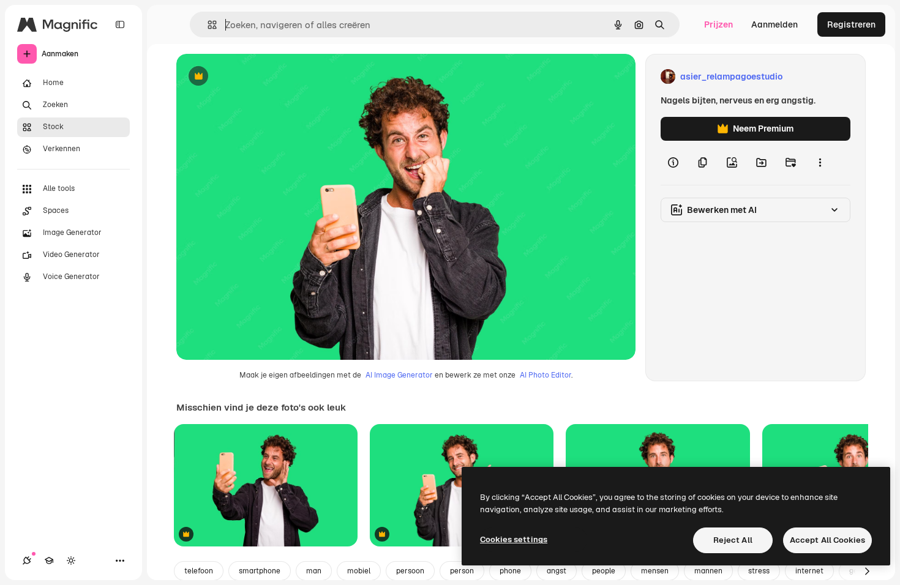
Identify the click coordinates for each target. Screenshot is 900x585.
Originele (257, 77)
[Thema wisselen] (71, 560)
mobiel (358, 571)
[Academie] (49, 560)
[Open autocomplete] (207, 24)
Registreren (851, 24)
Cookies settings (513, 539)
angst (556, 571)
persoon (410, 571)
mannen (708, 571)
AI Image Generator (399, 375)
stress (759, 571)
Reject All (732, 540)
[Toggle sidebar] (120, 24)
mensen (655, 571)
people (603, 571)
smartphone (259, 571)
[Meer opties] (820, 163)
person (462, 571)
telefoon (198, 571)
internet (809, 571)
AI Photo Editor (545, 375)
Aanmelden (774, 24)
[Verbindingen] (27, 560)
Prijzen (718, 24)
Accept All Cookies (827, 540)
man (313, 571)
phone (510, 571)
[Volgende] (867, 571)
